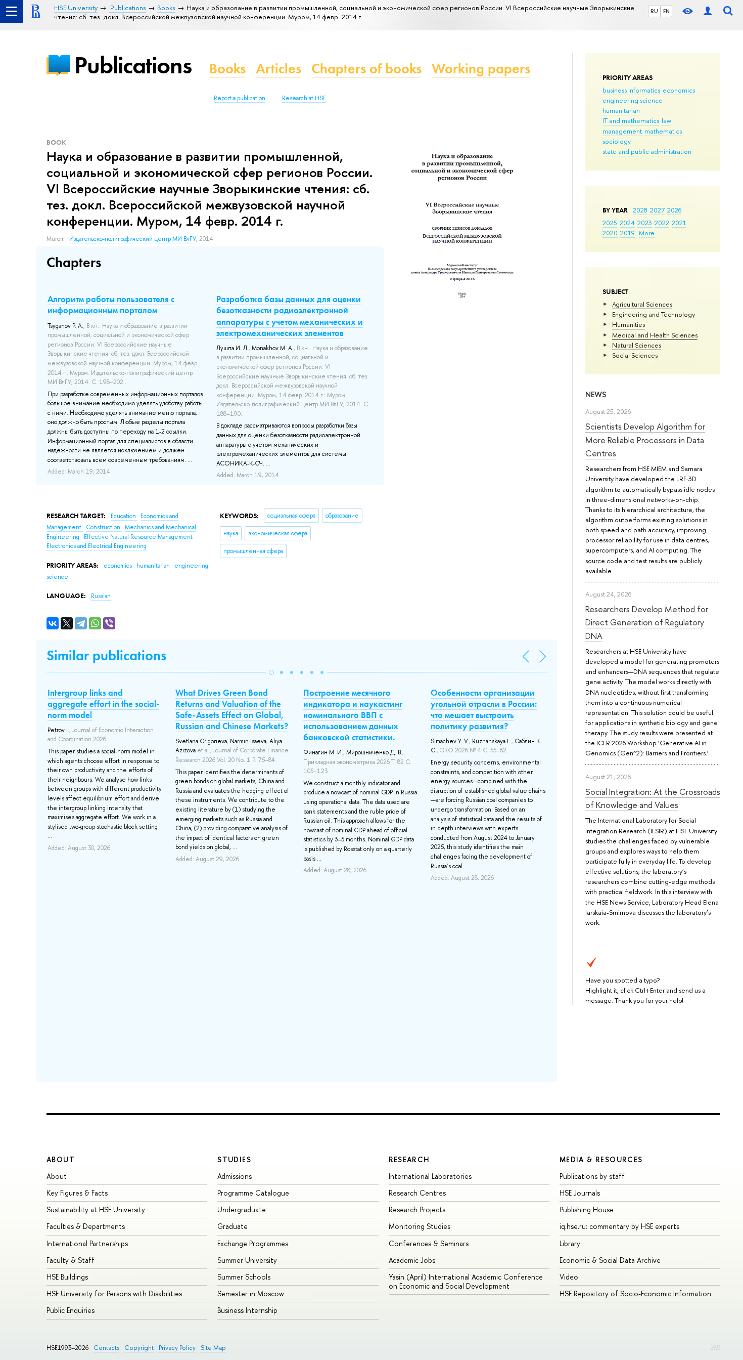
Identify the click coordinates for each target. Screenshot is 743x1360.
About (61, 1159)
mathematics (663, 131)
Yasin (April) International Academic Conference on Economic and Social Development (466, 1281)
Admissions (234, 1176)
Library (570, 1243)
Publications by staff (592, 1176)
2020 (610, 232)
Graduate (232, 1226)
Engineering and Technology (653, 314)
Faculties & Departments (86, 1226)
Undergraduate (241, 1209)
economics (679, 90)
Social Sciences (635, 355)
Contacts (106, 1347)
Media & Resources (601, 1159)
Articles (278, 68)
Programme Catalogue (253, 1193)
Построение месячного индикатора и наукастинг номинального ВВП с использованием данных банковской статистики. (352, 715)
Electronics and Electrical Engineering (97, 546)
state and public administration (646, 151)
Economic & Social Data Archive (610, 1260)
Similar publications (106, 655)
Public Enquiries (71, 1310)
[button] (271, 672)
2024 (627, 222)
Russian (101, 596)
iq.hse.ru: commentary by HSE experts (619, 1226)
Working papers (481, 68)
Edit (715, 1345)
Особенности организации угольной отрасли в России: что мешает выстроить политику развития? (484, 709)
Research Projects (417, 1209)
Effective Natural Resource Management (138, 537)
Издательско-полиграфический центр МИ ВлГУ (132, 239)
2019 (627, 232)
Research (409, 1159)
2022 (662, 222)
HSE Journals (580, 1193)
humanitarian (621, 110)
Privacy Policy (177, 1347)
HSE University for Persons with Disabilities (114, 1293)
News (596, 394)
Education (124, 516)
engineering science (632, 100)
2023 (644, 222)
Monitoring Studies (419, 1226)
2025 (609, 222)
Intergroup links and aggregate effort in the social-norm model (103, 703)
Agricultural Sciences (642, 304)
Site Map (213, 1347)
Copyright (139, 1347)
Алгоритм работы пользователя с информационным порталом (111, 304)
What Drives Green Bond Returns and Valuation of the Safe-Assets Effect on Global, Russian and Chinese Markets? (231, 709)
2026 (674, 210)
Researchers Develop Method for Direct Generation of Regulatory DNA (646, 622)
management (622, 131)
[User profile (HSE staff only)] (707, 11)
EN (666, 11)
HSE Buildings (67, 1277)
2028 (640, 210)
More (647, 232)
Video (569, 1277)
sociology (616, 141)
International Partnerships (87, 1243)
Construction (104, 527)
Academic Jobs (412, 1260)
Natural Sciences (636, 345)
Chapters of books (366, 68)
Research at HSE (304, 98)
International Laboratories (430, 1176)
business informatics (631, 90)
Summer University (247, 1260)
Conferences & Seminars (429, 1243)
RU (654, 11)
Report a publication (239, 98)
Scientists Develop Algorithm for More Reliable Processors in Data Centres (645, 439)
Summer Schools (243, 1277)
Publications (133, 65)
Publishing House (587, 1209)
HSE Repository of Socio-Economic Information (635, 1293)
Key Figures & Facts (77, 1193)
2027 (657, 210)
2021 (679, 222)
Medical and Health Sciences (655, 334)
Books (227, 68)
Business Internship (247, 1310)
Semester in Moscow (250, 1293)
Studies (234, 1159)
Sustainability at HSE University (96, 1209)
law (666, 120)
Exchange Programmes (252, 1243)
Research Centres (417, 1193)
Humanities (628, 324)
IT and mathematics (630, 120)
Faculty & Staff (71, 1260)
